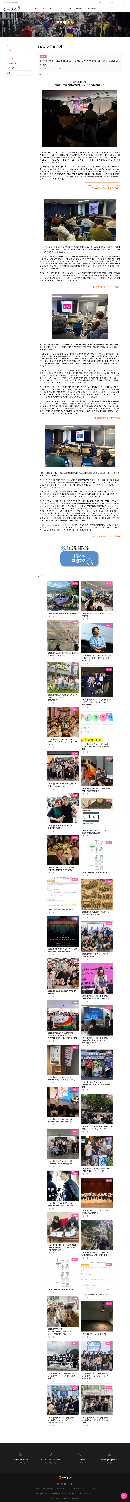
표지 (10, 54)
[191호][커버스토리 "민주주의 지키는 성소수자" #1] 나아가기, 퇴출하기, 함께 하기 (61, 1375)
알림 (51, 8)
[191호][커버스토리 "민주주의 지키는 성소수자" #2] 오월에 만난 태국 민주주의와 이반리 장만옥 (97, 1375)
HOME (55, 28)
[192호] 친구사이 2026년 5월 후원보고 (95, 1294)
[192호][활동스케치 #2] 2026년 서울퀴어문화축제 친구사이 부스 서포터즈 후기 (96, 1084)
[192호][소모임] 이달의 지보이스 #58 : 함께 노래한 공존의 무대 (95, 1211)
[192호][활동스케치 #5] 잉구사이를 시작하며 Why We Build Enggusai (60, 1162)
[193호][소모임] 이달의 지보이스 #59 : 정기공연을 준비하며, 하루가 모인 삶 (61, 868)
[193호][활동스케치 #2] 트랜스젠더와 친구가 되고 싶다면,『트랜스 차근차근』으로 (96, 746)
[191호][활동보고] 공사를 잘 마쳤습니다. (96, 1334)
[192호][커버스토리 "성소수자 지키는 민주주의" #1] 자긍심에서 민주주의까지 (95, 997)
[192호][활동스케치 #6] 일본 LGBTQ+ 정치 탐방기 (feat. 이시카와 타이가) (95, 1169)
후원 (69, 8)
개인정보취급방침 (48, 1489)
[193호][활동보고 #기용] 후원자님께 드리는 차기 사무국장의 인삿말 (63, 654)
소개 (35, 8)
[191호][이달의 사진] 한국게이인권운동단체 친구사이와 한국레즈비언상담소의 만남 (59, 1331)
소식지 (66, 28)
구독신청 (12, 68)
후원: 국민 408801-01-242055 (11, 2)
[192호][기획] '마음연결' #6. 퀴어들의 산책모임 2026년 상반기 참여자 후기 (95, 1253)
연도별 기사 (73, 28)
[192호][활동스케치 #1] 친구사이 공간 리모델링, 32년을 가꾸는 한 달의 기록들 (61, 1078)
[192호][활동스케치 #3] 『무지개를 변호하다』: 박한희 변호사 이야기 (60, 1120)
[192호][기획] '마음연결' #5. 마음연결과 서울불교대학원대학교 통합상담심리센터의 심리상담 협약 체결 (62, 1247)
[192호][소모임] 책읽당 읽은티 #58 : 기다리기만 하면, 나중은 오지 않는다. (60, 1204)
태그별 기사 (12, 63)
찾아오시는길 (75, 1489)
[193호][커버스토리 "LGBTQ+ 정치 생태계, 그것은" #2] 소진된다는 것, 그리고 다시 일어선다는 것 (63, 697)
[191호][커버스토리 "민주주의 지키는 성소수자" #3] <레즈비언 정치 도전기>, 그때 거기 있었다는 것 (61, 1420)
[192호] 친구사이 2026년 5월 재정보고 (61, 1289)
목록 (41, 576)
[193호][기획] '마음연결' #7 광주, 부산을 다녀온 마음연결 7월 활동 (96, 789)
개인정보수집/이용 (62, 1489)
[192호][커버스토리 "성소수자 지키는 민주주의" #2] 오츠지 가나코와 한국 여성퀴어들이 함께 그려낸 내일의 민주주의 (62, 1035)
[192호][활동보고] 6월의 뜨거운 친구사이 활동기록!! (62, 992)
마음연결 (9, 45)
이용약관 (37, 1489)
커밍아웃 (60, 8)
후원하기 (84, 1489)
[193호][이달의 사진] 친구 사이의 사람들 (62, 613)
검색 (124, 2)
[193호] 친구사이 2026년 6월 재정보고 (95, 872)
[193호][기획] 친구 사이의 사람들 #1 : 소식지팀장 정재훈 (61, 826)
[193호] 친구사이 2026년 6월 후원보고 (61, 909)
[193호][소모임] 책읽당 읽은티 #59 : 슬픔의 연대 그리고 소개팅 (94, 831)
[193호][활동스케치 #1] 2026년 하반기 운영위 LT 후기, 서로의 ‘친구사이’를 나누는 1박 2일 (63, 741)
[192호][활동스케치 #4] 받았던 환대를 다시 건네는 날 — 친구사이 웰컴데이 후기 (97, 1127)
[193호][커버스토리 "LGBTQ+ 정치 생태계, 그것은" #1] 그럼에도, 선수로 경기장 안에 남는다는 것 (97, 657)
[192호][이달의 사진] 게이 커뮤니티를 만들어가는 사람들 (95, 955)
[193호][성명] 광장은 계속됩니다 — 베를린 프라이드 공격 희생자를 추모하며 (62, 950)
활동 (43, 8)
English (100, 2)
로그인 (112, 2)
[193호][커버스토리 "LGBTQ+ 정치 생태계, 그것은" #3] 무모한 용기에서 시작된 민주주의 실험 (97, 702)
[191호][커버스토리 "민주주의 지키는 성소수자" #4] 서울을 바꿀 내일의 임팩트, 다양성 (96, 1420)
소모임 (19, 73)
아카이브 (79, 8)
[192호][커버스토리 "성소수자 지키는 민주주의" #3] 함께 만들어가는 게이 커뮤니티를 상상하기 (95, 1040)
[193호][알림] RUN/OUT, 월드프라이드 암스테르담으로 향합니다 (95, 913)
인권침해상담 (91, 8)
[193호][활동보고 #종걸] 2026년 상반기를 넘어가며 (96, 614)
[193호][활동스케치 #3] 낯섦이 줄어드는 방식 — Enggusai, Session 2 (62, 784)
